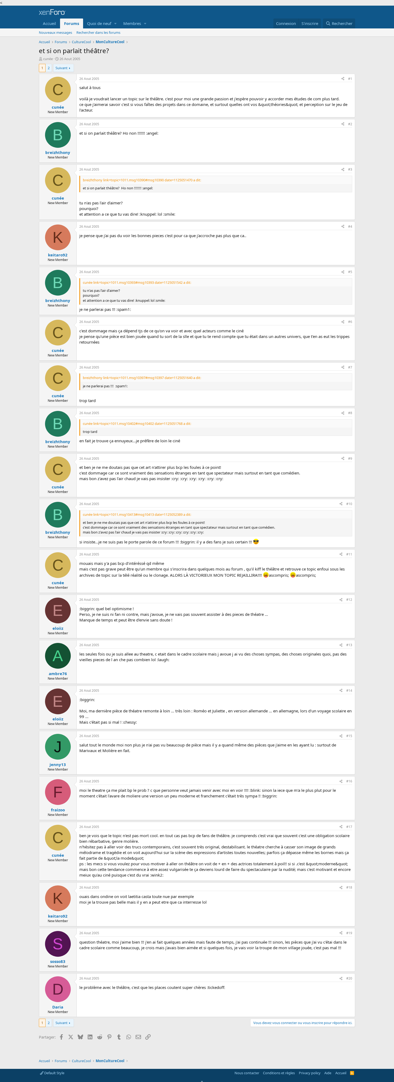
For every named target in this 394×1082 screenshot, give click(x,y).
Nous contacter (247, 1072)
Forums (71, 23)
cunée (48, 58)
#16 (349, 781)
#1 (350, 78)
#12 (349, 599)
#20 (349, 978)
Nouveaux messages (55, 32)
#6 (350, 321)
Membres (132, 23)
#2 (350, 124)
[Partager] (342, 79)
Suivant (61, 67)
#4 (350, 226)
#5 (350, 272)
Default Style (53, 1072)
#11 (349, 554)
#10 (349, 504)
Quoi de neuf (99, 23)
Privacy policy (310, 1072)
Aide (327, 1072)
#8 (350, 413)
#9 (350, 458)
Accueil (49, 23)
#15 (349, 736)
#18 (349, 887)
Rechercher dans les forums (98, 32)
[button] (115, 23)
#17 (349, 827)
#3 (350, 169)
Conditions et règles (279, 1072)
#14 (349, 690)
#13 (349, 645)
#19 (349, 933)
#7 (350, 367)
